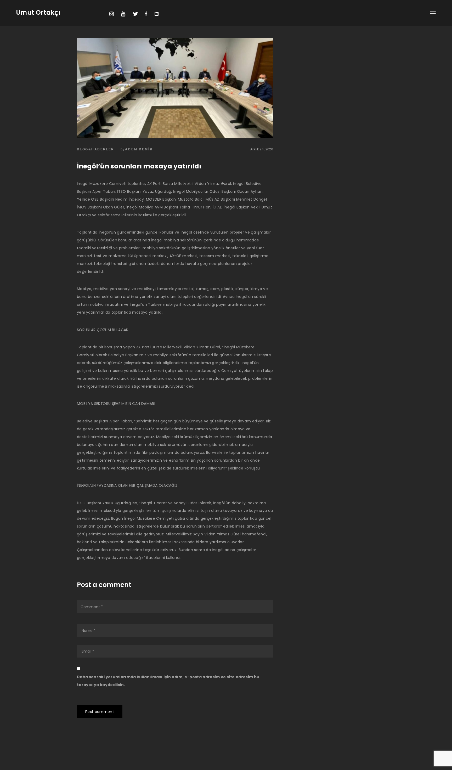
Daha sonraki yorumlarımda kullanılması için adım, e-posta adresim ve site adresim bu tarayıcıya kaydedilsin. (168, 680)
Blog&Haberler (95, 149)
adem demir (139, 149)
